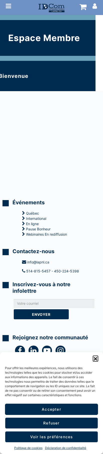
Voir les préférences (51, 436)
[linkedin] (35, 352)
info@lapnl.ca (37, 262)
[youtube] (49, 352)
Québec (32, 213)
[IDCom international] (51, 7)
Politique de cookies (28, 448)
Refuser (51, 423)
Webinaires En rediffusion (46, 234)
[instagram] (62, 352)
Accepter (51, 409)
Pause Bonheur (37, 229)
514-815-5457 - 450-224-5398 (52, 271)
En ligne (32, 224)
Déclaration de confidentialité (65, 448)
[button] (95, 358)
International (35, 218)
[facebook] (21, 352)
